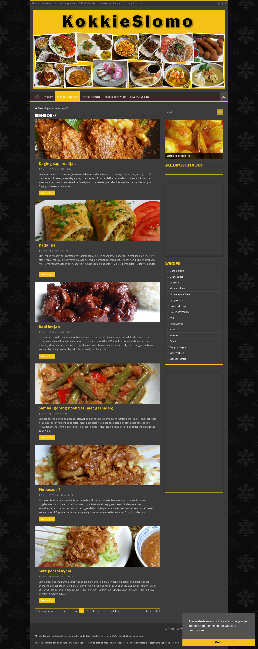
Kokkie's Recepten (179, 306)
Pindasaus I (49, 489)
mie (172, 317)
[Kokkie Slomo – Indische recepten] (129, 48)
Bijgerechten (177, 276)
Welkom (46, 3)
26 (70, 169)
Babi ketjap (49, 326)
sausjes (174, 335)
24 (72, 495)
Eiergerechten (177, 288)
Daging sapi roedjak (57, 163)
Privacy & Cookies (134, 3)
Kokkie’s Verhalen (87, 3)
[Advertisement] (194, 220)
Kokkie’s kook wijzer (110, 3)
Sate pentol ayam (55, 571)
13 (72, 576)
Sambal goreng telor (178, 156)
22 (69, 413)
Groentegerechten (180, 294)
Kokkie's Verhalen (179, 311)
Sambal (174, 329)
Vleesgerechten (178, 358)
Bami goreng (177, 270)
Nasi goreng (176, 323)
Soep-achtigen (178, 347)
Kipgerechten (177, 300)
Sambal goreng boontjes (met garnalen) (76, 408)
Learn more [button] (196, 630)
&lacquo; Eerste (45, 611)
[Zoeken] (220, 112)
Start (40, 108)
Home (35, 3)
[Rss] (219, 3)
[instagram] (225, 3)
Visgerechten (177, 353)
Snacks (173, 341)
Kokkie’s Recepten (64, 3)
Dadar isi (47, 245)
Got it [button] (218, 642)
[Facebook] (222, 3)
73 (70, 332)
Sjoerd (44, 169)
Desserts (174, 282)
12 (70, 251)
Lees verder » (47, 193)
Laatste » (114, 611)
